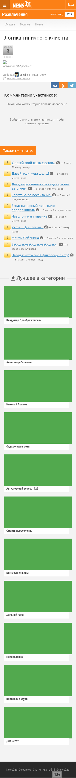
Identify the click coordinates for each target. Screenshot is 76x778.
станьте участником (41, 119)
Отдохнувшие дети (18, 446)
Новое (39, 24)
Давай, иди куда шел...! (30, 173)
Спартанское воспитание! (32, 195)
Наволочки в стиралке (30, 216)
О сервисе (25, 769)
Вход (71, 5)
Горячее (25, 24)
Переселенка (14, 657)
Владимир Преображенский (23, 320)
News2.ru (12, 769)
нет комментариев (18, 78)
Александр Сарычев (19, 362)
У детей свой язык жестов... (34, 162)
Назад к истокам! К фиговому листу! (40, 255)
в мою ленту (57, 14)
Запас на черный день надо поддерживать (33, 207)
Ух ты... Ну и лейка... (27, 227)
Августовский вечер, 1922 (22, 488)
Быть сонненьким (17, 572)
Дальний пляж (15, 614)
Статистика (40, 769)
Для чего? (12, 741)
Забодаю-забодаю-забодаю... (35, 244)
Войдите (15, 119)
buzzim (24, 74)
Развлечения (15, 14)
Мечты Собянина (25, 237)
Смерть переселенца (19, 530)
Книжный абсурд (17, 699)
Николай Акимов (16, 404)
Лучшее (10, 24)
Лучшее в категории (40, 278)
